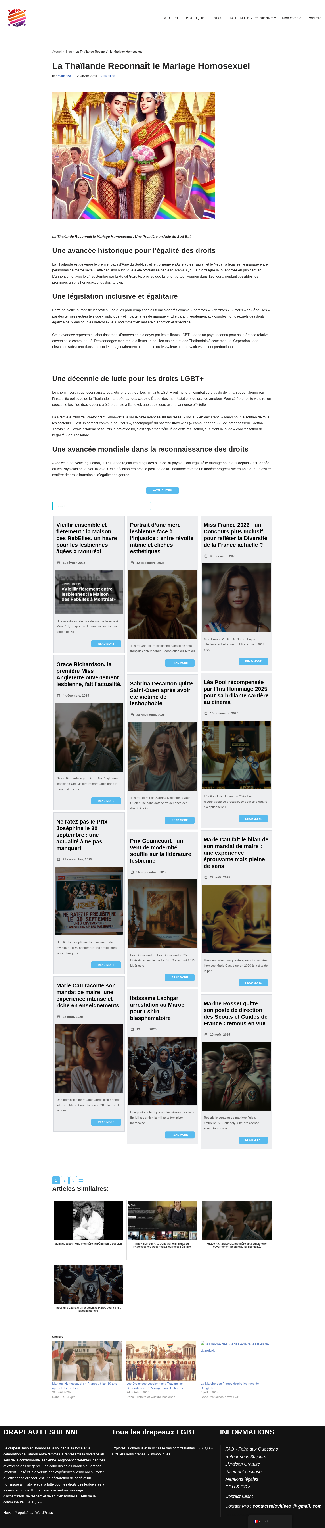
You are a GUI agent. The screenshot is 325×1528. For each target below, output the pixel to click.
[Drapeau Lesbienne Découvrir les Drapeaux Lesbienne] (17, 18)
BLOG (218, 18)
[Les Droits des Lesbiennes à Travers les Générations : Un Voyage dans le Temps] (161, 1361)
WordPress (44, 1513)
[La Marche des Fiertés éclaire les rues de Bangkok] (236, 1361)
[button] (206, 18)
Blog (69, 51)
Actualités (108, 75)
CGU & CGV (237, 1486)
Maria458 (64, 75)
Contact (233, 1496)
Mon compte (291, 18)
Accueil (57, 51)
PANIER (314, 18)
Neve (7, 1513)
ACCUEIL (172, 18)
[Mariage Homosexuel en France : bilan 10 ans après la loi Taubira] (87, 1361)
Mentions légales (241, 1479)
